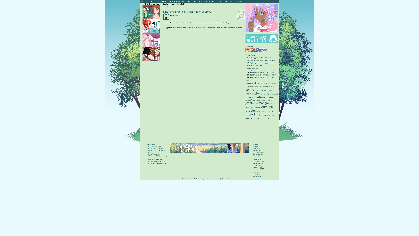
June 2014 (256, 173)
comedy (269, 86)
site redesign (264, 111)
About (153, 1)
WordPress (207, 179)
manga (220, 27)
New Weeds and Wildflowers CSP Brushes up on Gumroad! (157, 156)
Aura (253, 83)
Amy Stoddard (193, 179)
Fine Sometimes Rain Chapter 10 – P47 (262, 71)
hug (271, 100)
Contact (196, 1)
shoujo (234, 27)
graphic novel (205, 27)
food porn (254, 100)
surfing (263, 115)
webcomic (253, 118)
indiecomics (214, 27)
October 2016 (258, 158)
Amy (173, 14)
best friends (272, 83)
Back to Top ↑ (233, 179)
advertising (249, 83)
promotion (259, 107)
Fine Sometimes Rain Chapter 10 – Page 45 (263, 74)
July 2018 (256, 147)
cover (267, 90)
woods (262, 119)
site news (257, 111)
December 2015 (258, 161)
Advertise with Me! (231, 1)
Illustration (182, 1)
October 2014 (258, 171)
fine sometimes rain (193, 27)
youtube (267, 119)
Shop (215, 1)
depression (173, 27)
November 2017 (258, 152)
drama (180, 27)
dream (272, 94)
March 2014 (257, 176)
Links (207, 1)
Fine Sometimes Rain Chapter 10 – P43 (262, 77)
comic (250, 89)
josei (249, 103)
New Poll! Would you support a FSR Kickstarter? (260, 64)
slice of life (253, 114)
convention (262, 90)
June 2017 (256, 156)
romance (229, 27)
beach (258, 83)
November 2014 (258, 169)
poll (255, 107)
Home (143, 1)
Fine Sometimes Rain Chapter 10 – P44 (262, 75)
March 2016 (257, 160)
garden (259, 100)
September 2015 (258, 163)
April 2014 (256, 174)
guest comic (265, 100)
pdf (224, 27)
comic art (256, 90)
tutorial (268, 115)
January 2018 (257, 150)
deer (270, 90)
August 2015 (257, 165)
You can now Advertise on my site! (257, 59)
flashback (248, 100)
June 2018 (256, 148)
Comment (241, 31)
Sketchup (270, 111)
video (272, 115)
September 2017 (258, 154)
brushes (259, 86)
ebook (185, 27)
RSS (228, 179)
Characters (165, 1)
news (247, 107)
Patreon (251, 107)
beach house (265, 83)
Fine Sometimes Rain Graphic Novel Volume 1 (187, 11)
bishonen (248, 86)
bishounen (254, 86)
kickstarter (255, 103)
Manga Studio (272, 103)
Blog (177, 15)
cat (263, 86)
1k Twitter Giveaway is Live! (255, 65)
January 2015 (257, 167)
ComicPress (216, 179)
